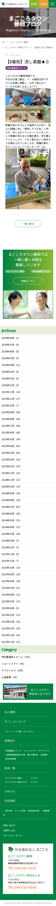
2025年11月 (7, 398)
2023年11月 (7, 561)
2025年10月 (7, 405)
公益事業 (6, 677)
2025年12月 (7, 392)
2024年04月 (7, 527)
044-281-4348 (25, 887)
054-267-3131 (25, 867)
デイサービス (8, 670)
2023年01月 (7, 628)
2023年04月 (7, 608)
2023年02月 (7, 621)
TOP (3, 42)
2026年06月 (7, 351)
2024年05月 (7, 520)
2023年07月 (7, 588)
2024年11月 (7, 480)
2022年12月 (7, 635)
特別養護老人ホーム (12, 657)
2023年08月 (7, 581)
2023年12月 (7, 554)
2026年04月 (7, 365)
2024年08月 (7, 500)
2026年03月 (7, 371)
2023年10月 (7, 567)
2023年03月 (7, 615)
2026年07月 (7, 344)
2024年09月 (7, 493)
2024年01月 (7, 547)
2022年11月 (7, 642)
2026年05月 (7, 358)
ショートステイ (9, 663)
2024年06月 (7, 513)
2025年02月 (7, 459)
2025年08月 (7, 419)
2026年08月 (7, 338)
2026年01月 (7, 385)
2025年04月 (7, 446)
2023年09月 (7, 574)
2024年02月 (7, 540)
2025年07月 (7, 425)
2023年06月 (7, 594)
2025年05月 (7, 439)
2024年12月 (7, 473)
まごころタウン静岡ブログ (16, 47)
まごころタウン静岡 (19, 42)
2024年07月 (7, 507)
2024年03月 (7, 534)
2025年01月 (7, 466)
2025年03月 (7, 453)
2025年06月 (7, 432)
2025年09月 (7, 412)
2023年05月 (7, 601)
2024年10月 (7, 486)
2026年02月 (7, 378)
